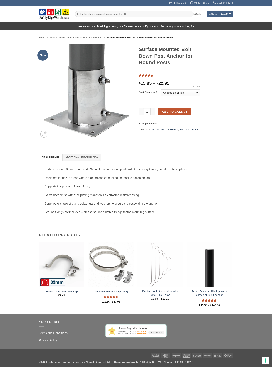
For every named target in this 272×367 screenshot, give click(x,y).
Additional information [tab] (81, 157)
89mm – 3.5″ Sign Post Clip (62, 291)
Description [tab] (50, 157)
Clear (196, 87)
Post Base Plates (92, 37)
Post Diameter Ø (148, 92)
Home (42, 37)
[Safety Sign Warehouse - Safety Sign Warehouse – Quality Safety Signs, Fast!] (54, 14)
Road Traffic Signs (69, 37)
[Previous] (39, 277)
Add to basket (175, 111)
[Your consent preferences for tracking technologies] (265, 360)
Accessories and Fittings (165, 129)
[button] (197, 14)
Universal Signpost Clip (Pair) (111, 291)
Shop (52, 37)
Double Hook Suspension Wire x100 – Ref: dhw (160, 293)
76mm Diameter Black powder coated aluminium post (209, 293)
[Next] (232, 277)
